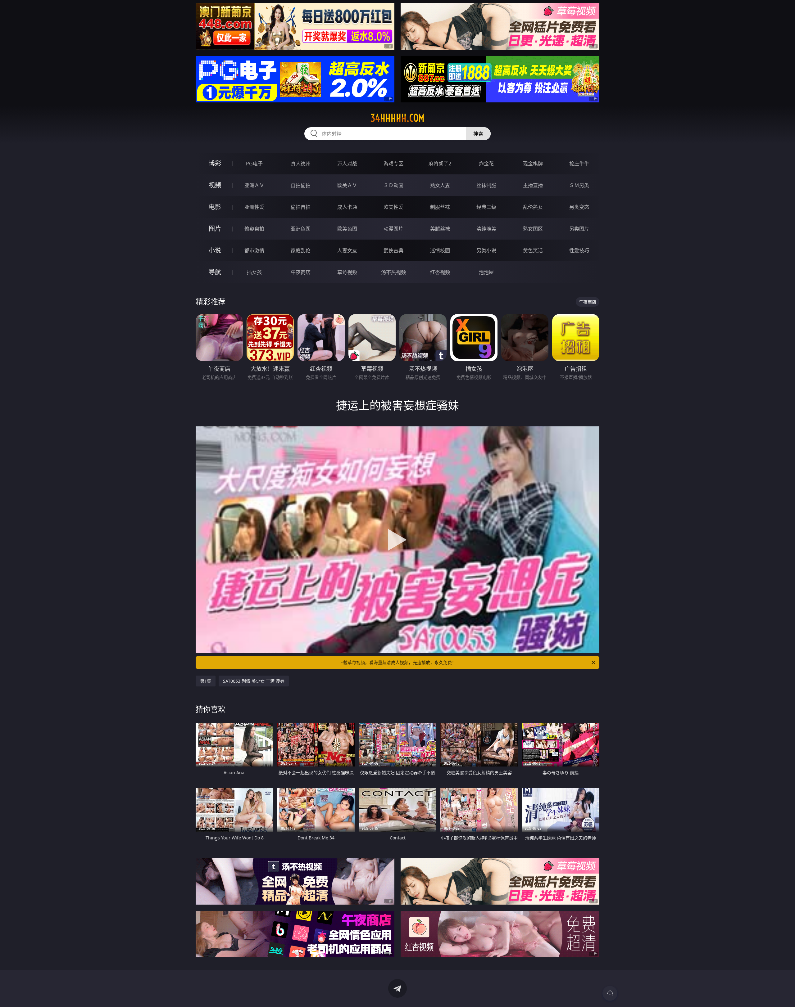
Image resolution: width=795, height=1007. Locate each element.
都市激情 (254, 250)
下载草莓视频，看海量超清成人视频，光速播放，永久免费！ (397, 662)
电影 (215, 207)
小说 (215, 250)
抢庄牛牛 (579, 163)
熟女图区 (533, 228)
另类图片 (579, 228)
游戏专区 (393, 163)
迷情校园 (440, 250)
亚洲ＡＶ (254, 185)
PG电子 (254, 163)
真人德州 (301, 163)
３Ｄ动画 (393, 185)
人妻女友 (347, 250)
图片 (215, 228)
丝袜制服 (486, 185)
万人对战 (347, 163)
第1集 (205, 681)
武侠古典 (393, 250)
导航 (215, 272)
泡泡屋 (486, 272)
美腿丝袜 (440, 228)
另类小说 (486, 250)
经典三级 (486, 207)
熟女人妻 (440, 185)
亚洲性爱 (254, 207)
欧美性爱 (393, 207)
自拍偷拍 (301, 185)
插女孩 (254, 272)
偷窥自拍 (254, 228)
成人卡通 (347, 207)
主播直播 (533, 185)
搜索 (478, 133)
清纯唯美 (486, 228)
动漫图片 (393, 228)
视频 (215, 185)
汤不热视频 (393, 272)
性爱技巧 (579, 250)
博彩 (215, 163)
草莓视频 (347, 272)
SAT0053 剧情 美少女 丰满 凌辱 (253, 681)
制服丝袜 (440, 207)
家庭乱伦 (301, 250)
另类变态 (579, 207)
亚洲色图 (301, 228)
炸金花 (486, 163)
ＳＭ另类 (579, 185)
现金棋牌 (533, 163)
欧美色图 (347, 228)
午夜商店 (301, 272)
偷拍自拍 (301, 207)
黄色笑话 (533, 250)
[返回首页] (609, 993)
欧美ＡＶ (347, 185)
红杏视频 (440, 272)
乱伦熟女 (533, 207)
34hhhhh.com (397, 118)
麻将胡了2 (440, 163)
